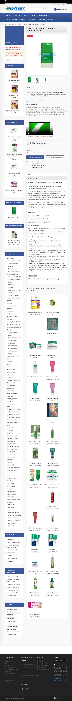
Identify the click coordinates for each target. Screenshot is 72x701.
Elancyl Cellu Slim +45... (35, 485)
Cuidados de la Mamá (13, 261)
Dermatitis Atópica (12, 438)
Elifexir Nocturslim (52, 463)
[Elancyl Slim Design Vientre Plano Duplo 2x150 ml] (35, 453)
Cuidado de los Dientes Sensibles (13, 347)
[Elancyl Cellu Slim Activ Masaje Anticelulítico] (30, 79)
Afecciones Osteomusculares (12, 392)
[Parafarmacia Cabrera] (15, 8)
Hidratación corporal (13, 446)
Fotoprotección (11, 444)
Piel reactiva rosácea (14, 520)
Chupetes (11, 287)
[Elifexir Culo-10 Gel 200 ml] (52, 367)
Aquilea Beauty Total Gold (14, 111)
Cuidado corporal (12, 609)
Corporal (17, 15)
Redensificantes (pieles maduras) (13, 501)
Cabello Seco (11, 369)
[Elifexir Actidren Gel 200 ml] (52, 389)
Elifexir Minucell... (35, 398)
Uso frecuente (11, 383)
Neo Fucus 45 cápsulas (52, 312)
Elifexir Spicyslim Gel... (35, 528)
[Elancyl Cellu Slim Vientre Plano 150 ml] (52, 432)
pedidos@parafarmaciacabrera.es (30, 675)
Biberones (11, 285)
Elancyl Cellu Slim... (14, 217)
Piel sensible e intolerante (11, 615)
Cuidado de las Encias (14, 338)
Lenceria (10, 266)
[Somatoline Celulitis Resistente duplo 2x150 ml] (52, 410)
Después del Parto (13, 269)
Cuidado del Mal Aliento (12, 352)
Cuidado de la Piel (13, 295)
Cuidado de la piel (13, 263)
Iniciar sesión (56, 4)
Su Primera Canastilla (14, 298)
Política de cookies (13, 550)
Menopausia (10, 404)
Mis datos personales (43, 669)
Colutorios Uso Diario (13, 324)
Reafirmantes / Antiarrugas (11, 495)
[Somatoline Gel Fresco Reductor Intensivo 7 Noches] (52, 475)
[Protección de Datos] (60, 698)
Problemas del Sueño (13, 412)
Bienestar (42, 19)
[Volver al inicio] (6, 24)
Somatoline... (35, 549)
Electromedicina (11, 306)
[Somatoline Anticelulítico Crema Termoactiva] (52, 540)
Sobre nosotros (12, 558)
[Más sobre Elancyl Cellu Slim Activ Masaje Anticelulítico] (14, 211)
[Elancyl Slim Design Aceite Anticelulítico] (52, 561)
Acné (9, 510)
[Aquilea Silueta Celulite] (35, 302)
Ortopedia (10, 308)
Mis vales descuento (42, 665)
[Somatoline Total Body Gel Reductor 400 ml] (35, 367)
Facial (8, 15)
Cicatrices (10, 433)
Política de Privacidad (14, 542)
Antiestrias (10, 430)
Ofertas (50, 19)
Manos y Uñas (11, 454)
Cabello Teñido (11, 372)
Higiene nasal (11, 486)
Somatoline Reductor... (35, 355)
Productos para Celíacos (11, 471)
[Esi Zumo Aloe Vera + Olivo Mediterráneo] (52, 583)
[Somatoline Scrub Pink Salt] (35, 561)
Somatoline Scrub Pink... (35, 571)
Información (10, 535)
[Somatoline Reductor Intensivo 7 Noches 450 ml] (35, 345)
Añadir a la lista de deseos (55, 157)
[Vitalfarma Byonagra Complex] (14, 130)
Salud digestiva (11, 629)
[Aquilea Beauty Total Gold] (14, 104)
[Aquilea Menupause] (14, 74)
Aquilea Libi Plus (14, 95)
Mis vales (39, 672)
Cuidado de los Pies (13, 436)
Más (29, 174)
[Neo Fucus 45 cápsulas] (52, 302)
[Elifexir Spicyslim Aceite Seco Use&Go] (52, 497)
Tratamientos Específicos (11, 506)
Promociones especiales (14, 226)
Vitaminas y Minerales (13, 422)
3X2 (8, 60)
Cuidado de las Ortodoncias (12, 342)
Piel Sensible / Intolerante (12, 524)
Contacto (64, 4)
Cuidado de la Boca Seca (13, 334)
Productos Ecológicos (13, 467)
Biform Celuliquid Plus (35, 614)
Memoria (10, 401)
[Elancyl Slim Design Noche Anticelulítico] (52, 518)
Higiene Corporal (12, 449)
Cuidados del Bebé (12, 274)
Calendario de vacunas (14, 587)
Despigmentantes (13, 518)
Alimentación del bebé (14, 277)
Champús (11, 375)
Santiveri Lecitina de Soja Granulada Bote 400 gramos (14, 156)
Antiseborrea (11, 367)
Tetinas (10, 293)
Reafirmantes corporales (11, 458)
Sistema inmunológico (13, 632)
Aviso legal (11, 539)
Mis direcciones (41, 667)
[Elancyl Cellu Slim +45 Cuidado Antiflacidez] (35, 475)
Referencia (29, 104)
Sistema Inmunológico (13, 417)
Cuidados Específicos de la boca (14, 328)
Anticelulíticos (11, 428)
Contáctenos (8, 661)
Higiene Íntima (11, 452)
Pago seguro (11, 553)
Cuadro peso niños (13, 590)
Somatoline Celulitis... (52, 420)
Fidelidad (10, 561)
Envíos (10, 555)
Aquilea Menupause (14, 80)
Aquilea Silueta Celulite (35, 312)
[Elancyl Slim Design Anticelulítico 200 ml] (35, 432)
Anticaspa (10, 364)
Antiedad (9, 624)
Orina (8, 406)
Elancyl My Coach (35, 593)
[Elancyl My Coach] (35, 583)
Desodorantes (11, 441)
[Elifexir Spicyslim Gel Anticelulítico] (35, 518)
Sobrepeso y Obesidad (13, 420)
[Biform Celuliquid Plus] (35, 605)
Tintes (10, 377)
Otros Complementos (14, 290)
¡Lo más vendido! (11, 122)
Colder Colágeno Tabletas (14, 190)
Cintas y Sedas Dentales (14, 322)
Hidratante (10, 618)
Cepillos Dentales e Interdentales (12, 318)
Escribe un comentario (35, 101)
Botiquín (9, 303)
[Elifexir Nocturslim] (52, 453)
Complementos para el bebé (14, 281)
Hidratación (10, 481)
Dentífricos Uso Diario (13, 356)
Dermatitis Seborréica (13, 380)
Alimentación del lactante (15, 577)
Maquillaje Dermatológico (11, 490)
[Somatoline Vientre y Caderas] (52, 324)
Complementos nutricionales (15, 19)
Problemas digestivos (13, 414)
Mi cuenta (40, 658)
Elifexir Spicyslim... (52, 506)
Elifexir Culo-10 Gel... (52, 377)
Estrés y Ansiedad (12, 399)
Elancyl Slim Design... (35, 441)
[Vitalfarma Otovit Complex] (14, 166)
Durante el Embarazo (14, 271)
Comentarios (32, 178)
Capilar (26, 15)
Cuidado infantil (12, 626)
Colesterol (10, 396)
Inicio (6, 663)
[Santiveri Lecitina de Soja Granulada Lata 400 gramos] (14, 147)
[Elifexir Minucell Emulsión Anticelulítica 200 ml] (35, 389)
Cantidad (29, 150)
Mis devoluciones (42, 663)
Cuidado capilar (11, 634)
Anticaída (10, 361)
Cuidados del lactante (14, 584)
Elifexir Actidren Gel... (52, 398)
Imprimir (31, 88)
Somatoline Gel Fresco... (52, 485)
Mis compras (40, 661)
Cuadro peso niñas (13, 593)
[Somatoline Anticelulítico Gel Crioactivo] (35, 540)
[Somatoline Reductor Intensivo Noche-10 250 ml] (52, 345)
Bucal (34, 15)
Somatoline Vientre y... (52, 334)
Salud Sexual (10, 311)
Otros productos (12, 465)
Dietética (32, 19)
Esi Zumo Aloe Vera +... (52, 593)
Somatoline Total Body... (35, 377)
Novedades (9, 66)
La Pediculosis (12, 596)
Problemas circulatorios (14, 409)
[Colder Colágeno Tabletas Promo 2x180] (14, 184)
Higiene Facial (11, 483)
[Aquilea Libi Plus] (14, 89)
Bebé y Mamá (43, 15)
